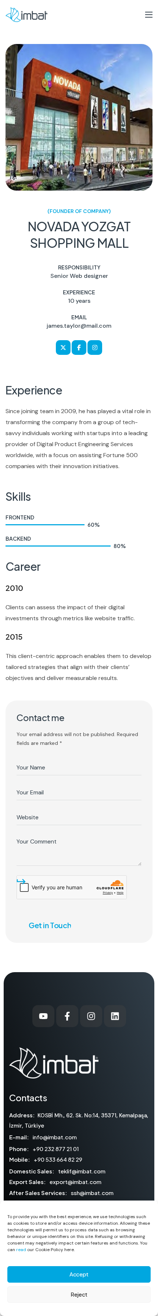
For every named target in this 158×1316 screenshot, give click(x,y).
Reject (79, 1294)
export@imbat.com (75, 1181)
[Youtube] (43, 1016)
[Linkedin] (115, 1016)
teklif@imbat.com (81, 1171)
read (21, 1250)
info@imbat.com (55, 1136)
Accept (79, 1274)
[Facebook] (67, 1016)
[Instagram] (91, 1016)
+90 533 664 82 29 (58, 1159)
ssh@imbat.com (92, 1192)
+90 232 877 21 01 (56, 1148)
